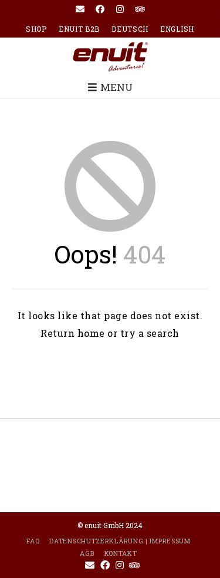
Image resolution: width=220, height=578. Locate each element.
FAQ (32, 540)
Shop (36, 28)
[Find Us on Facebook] (100, 9)
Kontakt (120, 553)
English (177, 28)
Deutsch (129, 28)
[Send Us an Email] (80, 9)
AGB (87, 553)
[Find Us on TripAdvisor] (140, 9)
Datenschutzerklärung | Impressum (119, 540)
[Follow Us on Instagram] (120, 9)
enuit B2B (79, 28)
